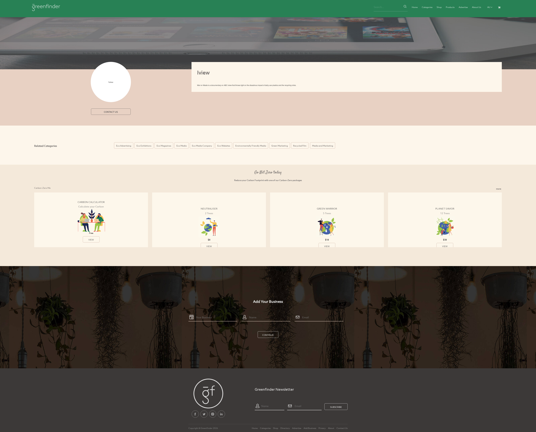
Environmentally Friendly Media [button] (250, 145)
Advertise (463, 7)
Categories (427, 7)
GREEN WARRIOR (327, 208)
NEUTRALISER (209, 208)
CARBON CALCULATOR (91, 202)
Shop (439, 7)
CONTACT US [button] (111, 111)
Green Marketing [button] (279, 145)
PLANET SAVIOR (444, 208)
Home (415, 7)
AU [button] (489, 7)
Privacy (322, 428)
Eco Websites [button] (223, 145)
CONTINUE (268, 335)
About (331, 428)
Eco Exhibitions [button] (144, 145)
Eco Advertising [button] (123, 145)
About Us (476, 7)
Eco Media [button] (181, 145)
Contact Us (342, 428)
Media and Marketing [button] (322, 145)
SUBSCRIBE (336, 407)
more (498, 188)
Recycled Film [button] (299, 145)
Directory (285, 428)
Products (450, 7)
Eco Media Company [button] (202, 145)
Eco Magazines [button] (164, 145)
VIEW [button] (91, 239)
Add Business (310, 428)
